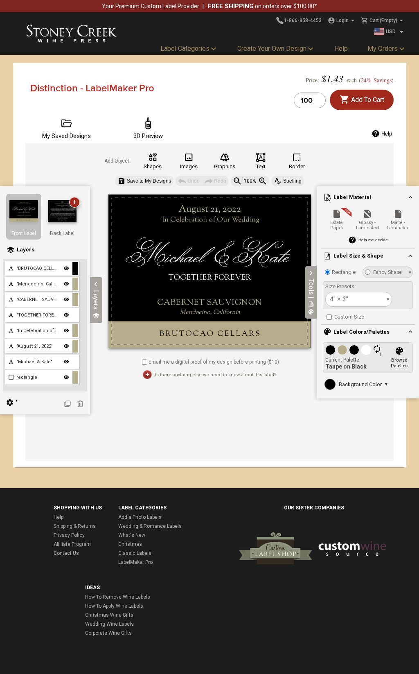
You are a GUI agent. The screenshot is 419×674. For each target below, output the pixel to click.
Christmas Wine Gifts (109, 615)
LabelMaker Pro (135, 562)
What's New (131, 535)
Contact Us (66, 553)
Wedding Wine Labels (109, 624)
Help (341, 48)
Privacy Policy (69, 535)
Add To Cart (366, 100)
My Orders (382, 48)
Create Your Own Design (271, 48)
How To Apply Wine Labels (114, 606)
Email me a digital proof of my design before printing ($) (214, 361)
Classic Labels (134, 553)
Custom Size (348, 317)
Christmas (130, 544)
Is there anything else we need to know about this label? (216, 375)
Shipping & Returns (75, 526)
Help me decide (373, 239)
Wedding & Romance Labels (150, 526)
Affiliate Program (72, 544)
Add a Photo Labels (140, 517)
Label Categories (185, 48)
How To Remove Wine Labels (117, 597)
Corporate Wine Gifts (108, 633)
